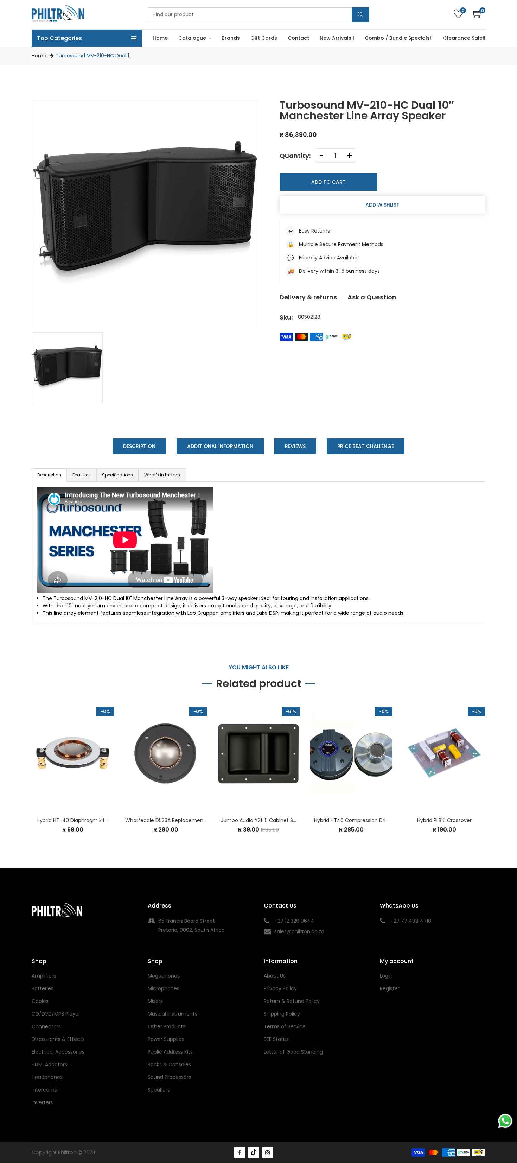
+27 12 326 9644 (294, 920)
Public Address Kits (170, 1051)
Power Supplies (166, 1039)
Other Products (166, 1026)
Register (390, 988)
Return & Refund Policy (292, 1001)
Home (39, 55)
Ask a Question (371, 297)
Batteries (42, 988)
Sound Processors (169, 1077)
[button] (479, 14)
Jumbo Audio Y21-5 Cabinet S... (258, 820)
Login (386, 975)
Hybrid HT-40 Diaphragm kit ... (73, 820)
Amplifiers (44, 975)
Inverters (42, 1102)
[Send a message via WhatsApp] (505, 1121)
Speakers (159, 1089)
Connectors (46, 1026)
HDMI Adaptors (49, 1064)
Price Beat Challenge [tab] (365, 446)
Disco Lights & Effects (58, 1039)
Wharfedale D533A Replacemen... (165, 820)
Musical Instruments (172, 1013)
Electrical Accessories (58, 1051)
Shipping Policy (282, 1013)
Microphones (163, 988)
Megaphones (164, 975)
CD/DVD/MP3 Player (56, 1013)
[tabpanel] (258, 551)
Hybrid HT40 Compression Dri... (351, 820)
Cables (40, 1001)
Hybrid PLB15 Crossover (444, 820)
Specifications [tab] (117, 475)
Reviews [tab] (295, 446)
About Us (275, 975)
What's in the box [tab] (162, 475)
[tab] (81, 475)
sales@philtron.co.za (299, 931)
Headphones (47, 1077)
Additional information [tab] (220, 446)
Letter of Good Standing (293, 1051)
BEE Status (276, 1039)
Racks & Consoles (169, 1064)
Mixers (155, 1001)
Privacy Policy (280, 988)
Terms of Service (285, 1026)
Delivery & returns (308, 297)
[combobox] (258, 14)
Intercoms (44, 1089)
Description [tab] (139, 446)
